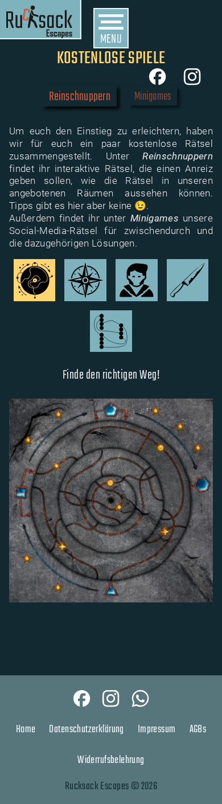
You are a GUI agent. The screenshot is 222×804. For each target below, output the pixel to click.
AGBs (198, 729)
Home (26, 729)
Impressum (157, 729)
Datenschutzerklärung (86, 729)
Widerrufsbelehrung (111, 760)
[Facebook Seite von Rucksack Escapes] (82, 698)
